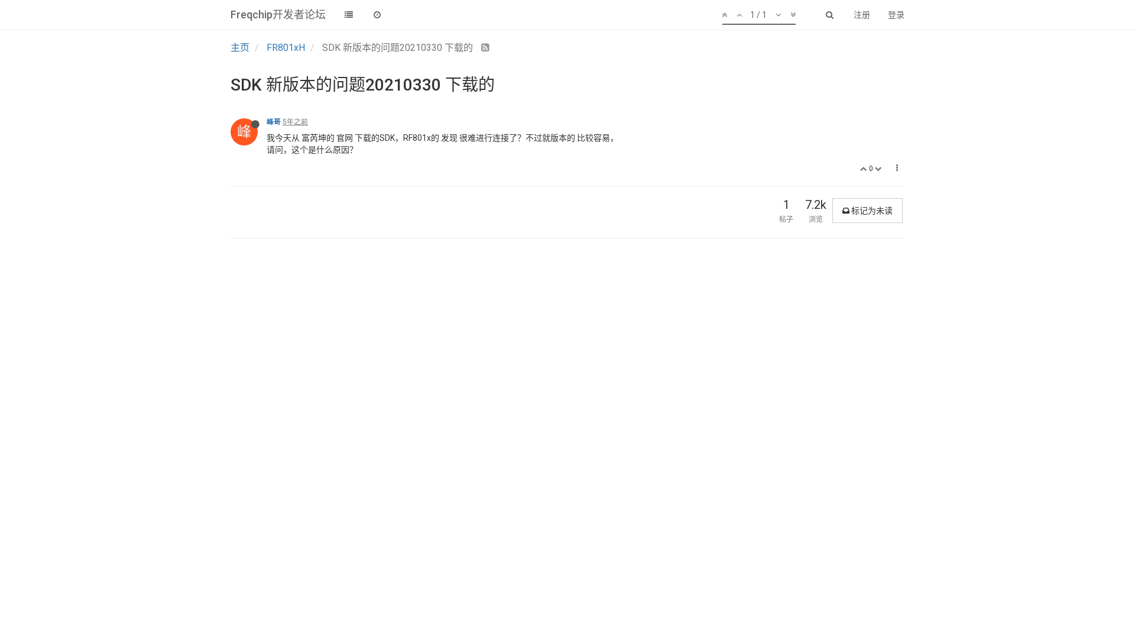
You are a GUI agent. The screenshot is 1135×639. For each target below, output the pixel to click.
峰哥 (274, 122)
